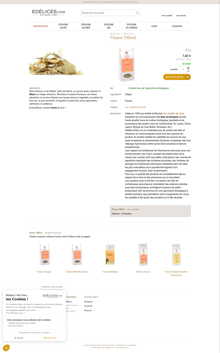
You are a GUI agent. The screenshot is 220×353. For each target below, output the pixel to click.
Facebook (88, 305)
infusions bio (128, 33)
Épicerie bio (109, 26)
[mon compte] (167, 11)
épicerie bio (115, 33)
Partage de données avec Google (22, 323)
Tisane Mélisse (110, 271)
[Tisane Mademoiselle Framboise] (176, 266)
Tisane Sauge (44, 271)
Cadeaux (177, 26)
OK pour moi (50, 338)
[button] (6, 347)
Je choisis (18, 338)
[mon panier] (181, 11)
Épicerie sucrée (86, 26)
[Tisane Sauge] (43, 266)
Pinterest (87, 310)
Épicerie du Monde (131, 26)
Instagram (88, 301)
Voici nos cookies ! (15, 326)
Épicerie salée (63, 26)
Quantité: (174, 69)
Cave (154, 26)
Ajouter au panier (174, 76)
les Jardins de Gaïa (173, 113)
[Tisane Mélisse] (110, 266)
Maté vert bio (143, 271)
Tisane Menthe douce (77, 271)
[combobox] (111, 13)
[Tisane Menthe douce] (76, 266)
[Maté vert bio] (143, 266)
